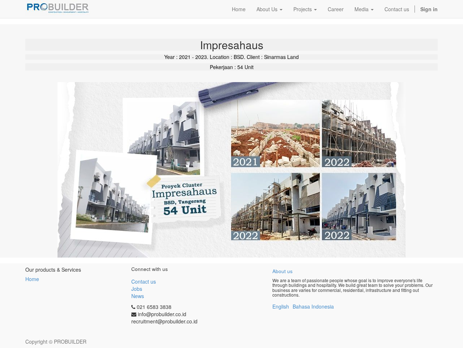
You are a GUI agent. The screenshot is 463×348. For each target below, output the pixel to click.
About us (282, 271)
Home (32, 279)
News (137, 296)
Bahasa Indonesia (313, 306)
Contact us (143, 281)
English (280, 306)
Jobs (136, 288)
